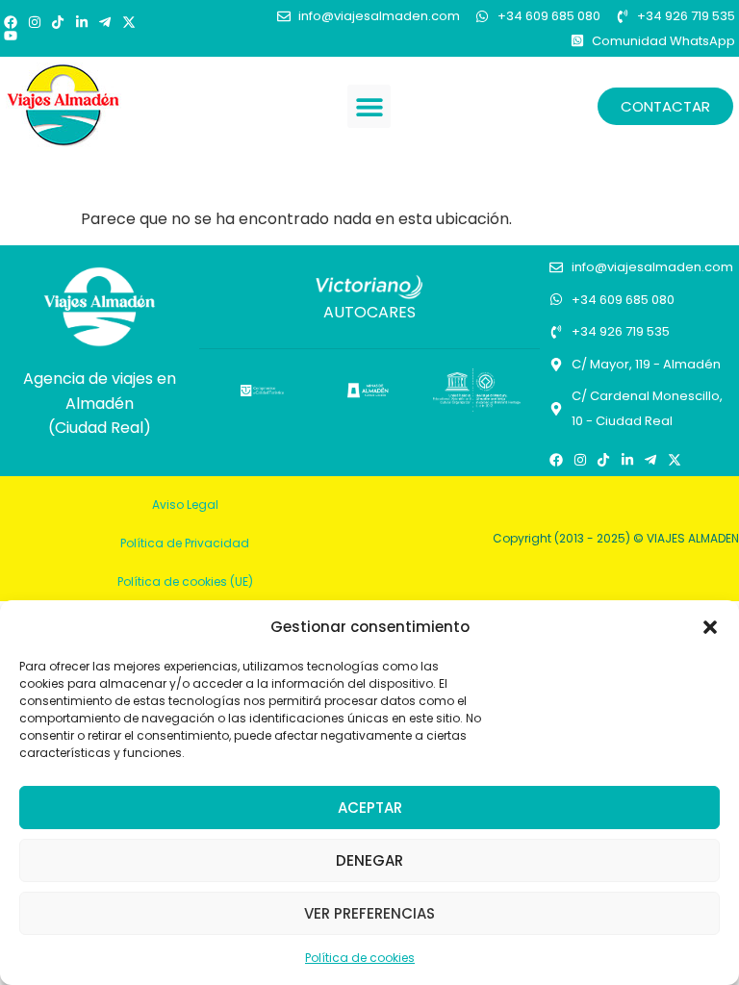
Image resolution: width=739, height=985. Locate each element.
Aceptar (370, 807)
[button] (710, 627)
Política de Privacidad (184, 543)
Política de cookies (360, 957)
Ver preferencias (369, 913)
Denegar (369, 860)
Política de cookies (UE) (185, 581)
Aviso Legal (185, 504)
